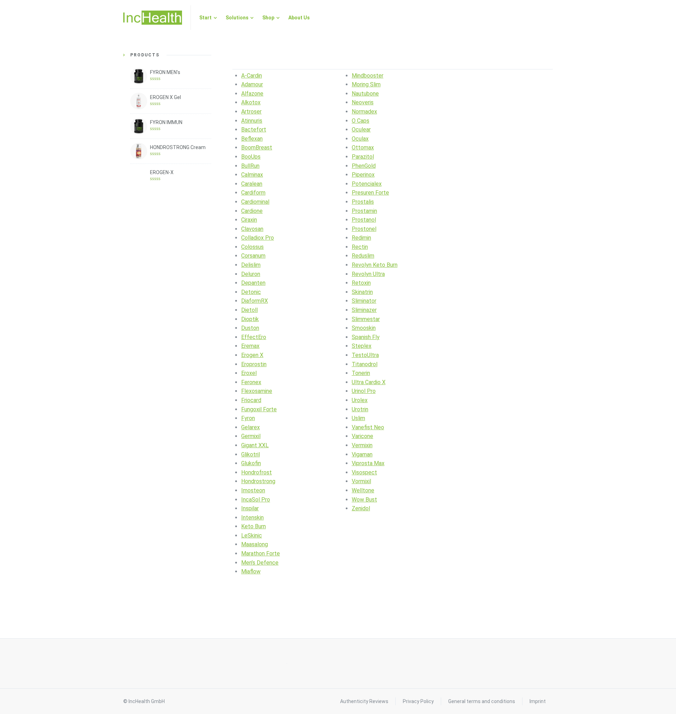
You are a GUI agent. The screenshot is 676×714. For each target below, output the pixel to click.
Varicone (362, 436)
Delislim (251, 264)
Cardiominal (255, 201)
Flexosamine (256, 391)
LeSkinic (251, 535)
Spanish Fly (366, 337)
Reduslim (363, 255)
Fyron (248, 418)
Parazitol (363, 156)
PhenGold (364, 165)
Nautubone (365, 93)
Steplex (361, 346)
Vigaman (362, 454)
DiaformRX (254, 300)
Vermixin (362, 445)
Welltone (363, 490)
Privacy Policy (418, 701)
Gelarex (250, 427)
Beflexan (252, 138)
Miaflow (251, 571)
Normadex (364, 111)
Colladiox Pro (257, 237)
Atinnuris (251, 120)
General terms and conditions (481, 701)
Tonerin (361, 373)
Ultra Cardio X (369, 382)
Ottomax (363, 147)
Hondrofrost (256, 472)
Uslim (358, 418)
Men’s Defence (259, 562)
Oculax (360, 138)
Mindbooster (367, 75)
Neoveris (363, 102)
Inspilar (250, 508)
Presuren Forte (370, 192)
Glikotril (250, 454)
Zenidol (361, 508)
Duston (250, 328)
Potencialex (367, 183)
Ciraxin (249, 219)
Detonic (251, 292)
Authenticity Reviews (364, 701)
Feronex (251, 382)
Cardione (252, 211)
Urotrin (360, 409)
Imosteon (253, 490)
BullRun (250, 165)
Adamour (252, 84)
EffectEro (253, 337)
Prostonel (364, 229)
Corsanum (253, 255)
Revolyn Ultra (368, 274)
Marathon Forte (260, 553)
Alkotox (251, 102)
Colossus (252, 247)
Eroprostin (254, 364)
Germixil (251, 436)
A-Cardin (251, 75)
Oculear (361, 129)
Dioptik (250, 319)
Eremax (250, 346)
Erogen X (252, 355)
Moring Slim (366, 84)
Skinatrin (362, 292)
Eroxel (249, 373)
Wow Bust (364, 499)
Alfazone (252, 93)
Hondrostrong (258, 481)
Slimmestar (366, 319)
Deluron (250, 274)
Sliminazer (364, 310)
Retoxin (361, 282)
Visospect (364, 472)
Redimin (361, 237)
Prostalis (363, 201)
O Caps (360, 120)
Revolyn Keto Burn (375, 264)
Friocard (251, 400)
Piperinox (363, 174)
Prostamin (364, 211)
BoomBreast (256, 147)
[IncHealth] (152, 17)
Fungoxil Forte (259, 409)
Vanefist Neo (368, 427)
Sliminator (364, 300)
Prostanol (364, 219)
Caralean (251, 183)
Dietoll (249, 310)
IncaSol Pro (255, 499)
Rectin (360, 247)
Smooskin (364, 328)
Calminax (252, 174)
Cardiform (253, 192)
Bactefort (253, 129)
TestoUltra (365, 355)
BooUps (251, 156)
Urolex (360, 400)
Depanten (253, 282)
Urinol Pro (364, 391)
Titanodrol (364, 364)
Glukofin (251, 463)
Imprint (538, 701)
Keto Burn (253, 526)
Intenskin (252, 517)
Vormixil (361, 481)
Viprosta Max (368, 463)
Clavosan (252, 229)
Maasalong (254, 544)
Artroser (251, 111)
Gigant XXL (255, 445)
